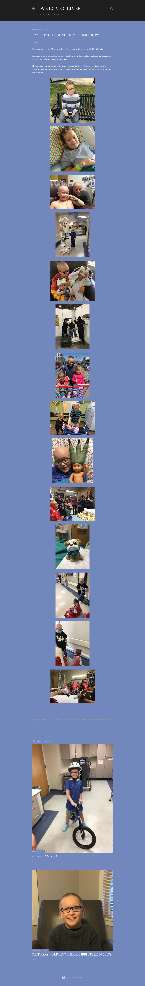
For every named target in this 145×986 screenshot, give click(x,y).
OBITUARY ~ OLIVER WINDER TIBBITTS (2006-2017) (71, 954)
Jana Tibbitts (53, 720)
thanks (34, 723)
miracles (71, 720)
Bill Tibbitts (42, 720)
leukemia (63, 720)
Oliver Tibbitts (81, 720)
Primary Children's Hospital (99, 720)
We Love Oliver (60, 8)
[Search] (111, 8)
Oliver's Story (44, 855)
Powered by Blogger (74, 977)
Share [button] (34, 716)
